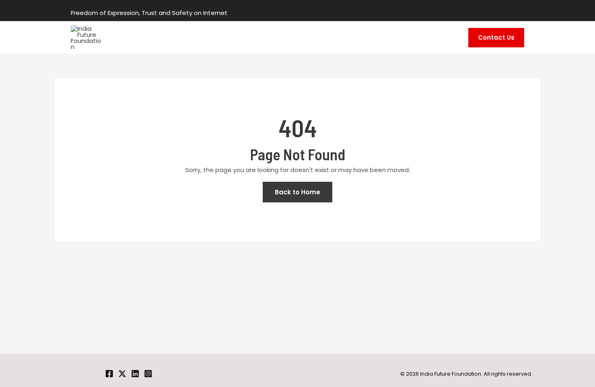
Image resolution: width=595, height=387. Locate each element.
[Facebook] (109, 374)
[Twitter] (122, 374)
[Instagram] (148, 374)
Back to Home (297, 192)
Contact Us (496, 37)
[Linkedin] (135, 374)
